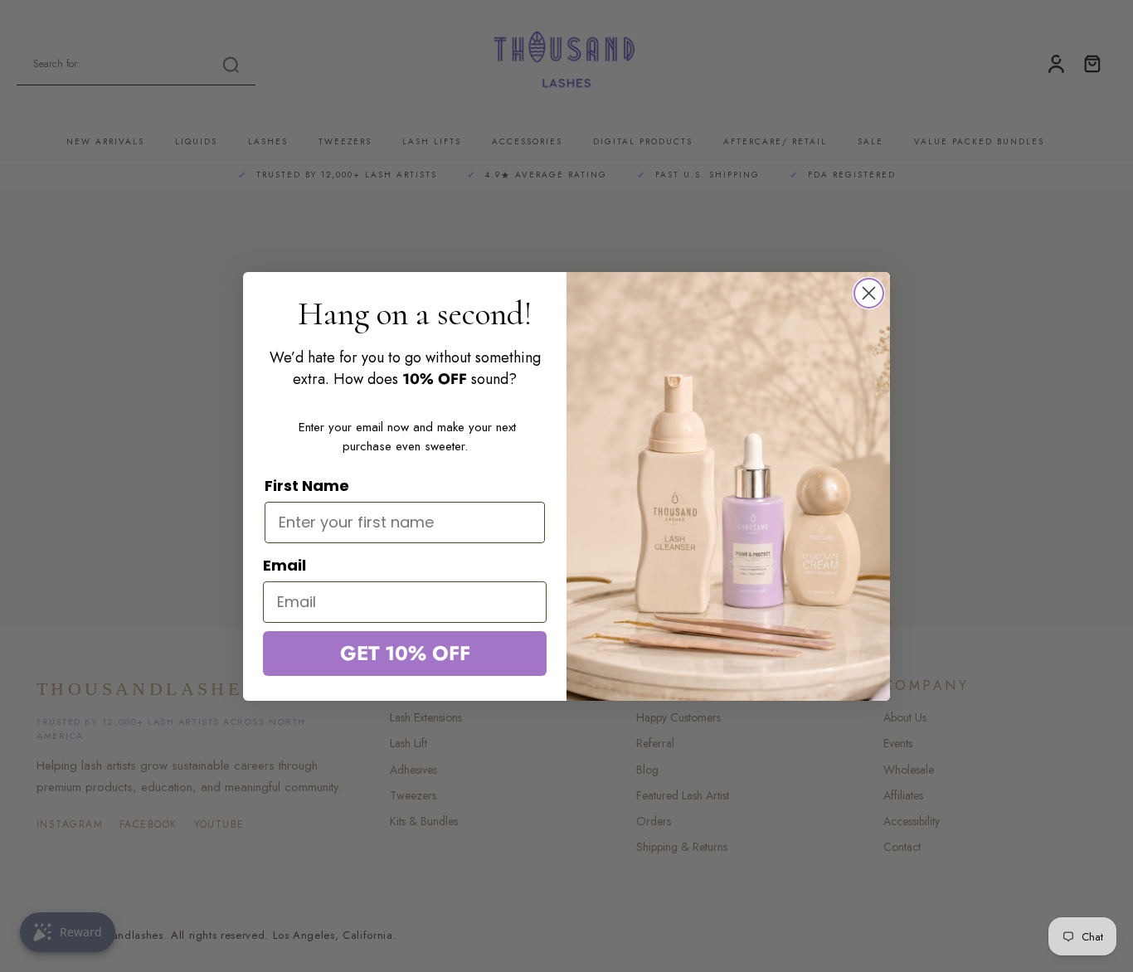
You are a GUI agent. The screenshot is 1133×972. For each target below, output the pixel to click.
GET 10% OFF (405, 653)
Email (284, 565)
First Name (307, 485)
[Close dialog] (868, 293)
